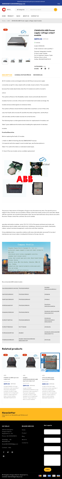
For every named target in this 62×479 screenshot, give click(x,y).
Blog (23, 436)
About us (24, 439)
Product (24, 433)
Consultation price (23, 75)
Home (4, 21)
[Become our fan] (3, 452)
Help (59, 3)
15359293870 (6, 3)
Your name (47, 428)
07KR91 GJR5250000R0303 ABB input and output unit (30, 379)
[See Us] (12, 452)
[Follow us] (8, 452)
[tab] (7, 75)
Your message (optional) (51, 454)
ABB (8, 21)
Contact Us (25, 443)
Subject (46, 445)
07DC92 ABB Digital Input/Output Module (48, 378)
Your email (47, 437)
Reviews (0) (37, 75)
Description (7, 75)
